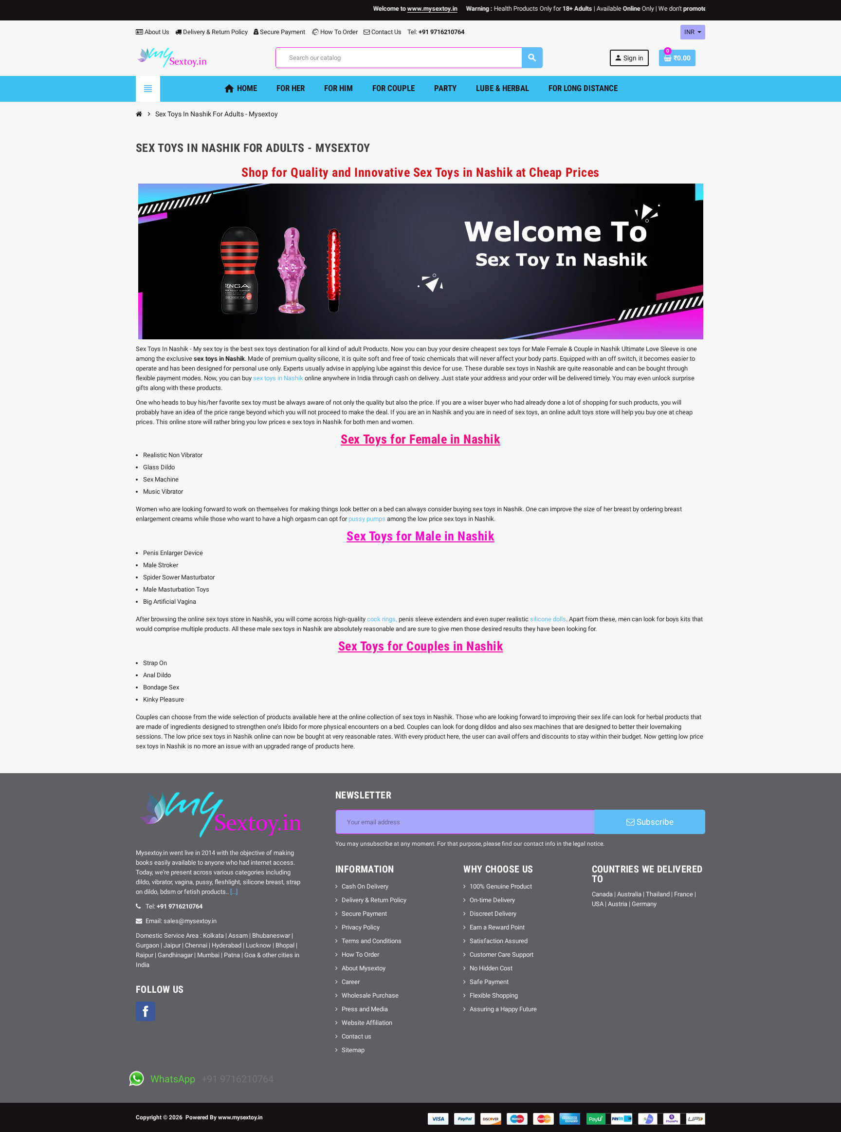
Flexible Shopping (494, 995)
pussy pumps (366, 518)
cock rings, (382, 619)
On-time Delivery (492, 900)
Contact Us (386, 32)
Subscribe (654, 822)
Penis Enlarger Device (173, 553)
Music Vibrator (163, 491)
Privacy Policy (361, 927)
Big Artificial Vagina (169, 601)
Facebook (145, 1011)
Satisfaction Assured (499, 941)
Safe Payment (489, 981)
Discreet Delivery (493, 913)
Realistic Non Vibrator (172, 455)
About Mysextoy (363, 968)
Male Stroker (160, 565)
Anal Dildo (157, 675)
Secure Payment (282, 32)
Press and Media (365, 1009)
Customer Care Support (501, 954)
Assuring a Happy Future (503, 1009)
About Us (156, 32)
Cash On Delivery (365, 886)
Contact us (356, 1036)
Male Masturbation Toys (176, 589)
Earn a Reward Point (497, 927)
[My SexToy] (172, 57)
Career (351, 981)
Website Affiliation (367, 1022)
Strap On (155, 663)
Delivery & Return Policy (215, 32)
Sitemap (353, 1050)
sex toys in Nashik (278, 378)
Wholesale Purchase (370, 995)
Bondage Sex (161, 687)
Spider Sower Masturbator (179, 577)
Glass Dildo (159, 467)
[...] (234, 891)
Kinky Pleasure (163, 699)
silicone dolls (548, 619)
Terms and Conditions (372, 941)
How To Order (338, 32)
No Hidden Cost (491, 968)
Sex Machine (161, 479)
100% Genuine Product (501, 886)
